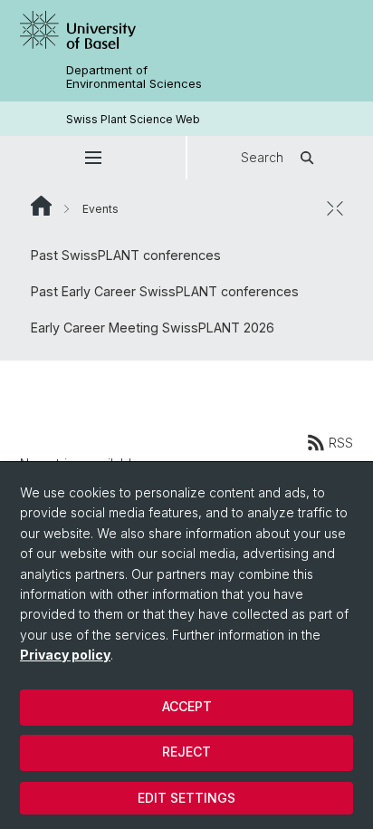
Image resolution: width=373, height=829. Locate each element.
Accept (187, 706)
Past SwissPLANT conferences (126, 255)
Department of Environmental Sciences (134, 77)
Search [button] (262, 157)
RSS (341, 442)
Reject (186, 751)
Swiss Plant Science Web (133, 119)
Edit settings (186, 797)
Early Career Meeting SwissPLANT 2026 (152, 327)
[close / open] (335, 208)
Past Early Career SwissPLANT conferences (165, 291)
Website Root (41, 206)
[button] (93, 157)
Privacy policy (65, 654)
